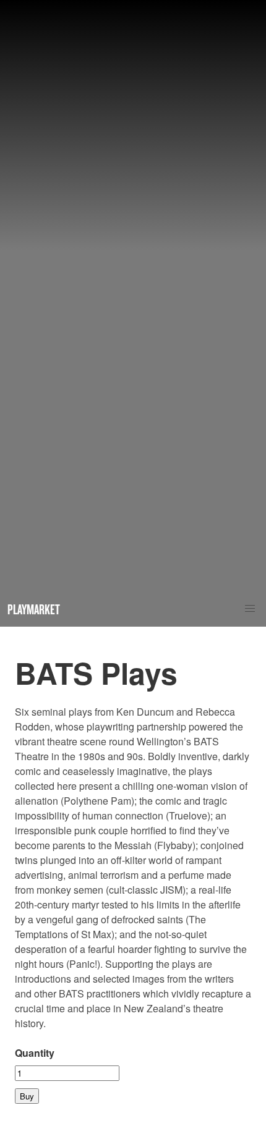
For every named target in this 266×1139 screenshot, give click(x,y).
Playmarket (33, 609)
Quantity (34, 1053)
